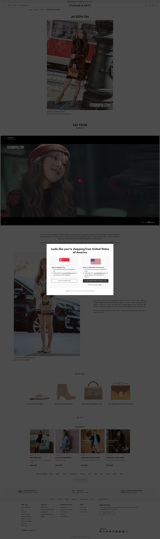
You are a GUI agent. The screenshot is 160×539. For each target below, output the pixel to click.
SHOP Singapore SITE (64, 281)
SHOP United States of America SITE (95, 281)
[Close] (111, 246)
